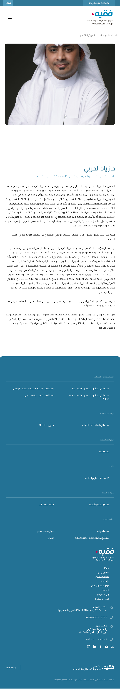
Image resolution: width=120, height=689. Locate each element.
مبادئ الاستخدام (102, 598)
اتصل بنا (105, 590)
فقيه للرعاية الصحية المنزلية (95, 425)
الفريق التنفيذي (102, 577)
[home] (100, 17)
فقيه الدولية (103, 531)
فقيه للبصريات (46, 504)
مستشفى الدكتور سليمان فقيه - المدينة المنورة (89, 397)
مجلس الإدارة (103, 572)
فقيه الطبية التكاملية (99, 504)
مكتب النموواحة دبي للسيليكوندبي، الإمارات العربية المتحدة (93, 629)
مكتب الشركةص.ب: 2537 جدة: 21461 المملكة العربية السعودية (82, 609)
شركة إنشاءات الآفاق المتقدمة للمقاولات (88, 538)
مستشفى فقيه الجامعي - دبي (39, 395)
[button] (9, 17)
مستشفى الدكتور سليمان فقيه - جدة (90, 388)
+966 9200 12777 (96, 617)
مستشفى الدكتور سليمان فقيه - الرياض (33, 388)
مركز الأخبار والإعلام (100, 585)
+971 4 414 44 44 (96, 639)
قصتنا (106, 568)
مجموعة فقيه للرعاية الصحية (99, 4)
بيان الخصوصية (102, 594)
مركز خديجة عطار (45, 531)
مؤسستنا (105, 581)
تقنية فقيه (104, 451)
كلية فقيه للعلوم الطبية (97, 478)
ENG (8, 3)
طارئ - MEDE (46, 425)
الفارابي (50, 538)
